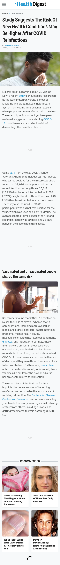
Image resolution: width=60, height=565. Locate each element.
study (22, 95)
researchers (47, 365)
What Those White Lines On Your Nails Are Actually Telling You (14, 544)
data (12, 172)
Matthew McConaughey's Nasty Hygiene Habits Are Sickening (44, 544)
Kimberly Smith (12, 46)
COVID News (17, 13)
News (5, 13)
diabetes (7, 341)
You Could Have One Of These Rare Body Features (43, 498)
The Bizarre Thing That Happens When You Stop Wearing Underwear (14, 500)
